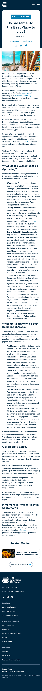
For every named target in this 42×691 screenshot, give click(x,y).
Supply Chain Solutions (10, 615)
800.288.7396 (12, 587)
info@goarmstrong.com (15, 591)
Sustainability (7, 642)
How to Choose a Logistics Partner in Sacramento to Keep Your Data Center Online (27, 554)
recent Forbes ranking (22, 96)
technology (33, 221)
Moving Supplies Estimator (11, 633)
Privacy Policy (7, 669)
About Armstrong (8, 625)
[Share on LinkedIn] (21, 45)
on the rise (24, 141)
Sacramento (14, 41)
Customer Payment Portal (11, 660)
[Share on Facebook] (26, 45)
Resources (6, 629)
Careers (5, 652)
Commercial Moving (9, 607)
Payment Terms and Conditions (13, 671)
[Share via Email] (16, 45)
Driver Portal (6, 656)
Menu (34, 4)
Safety (4, 638)
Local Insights (21, 17)
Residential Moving (8, 611)
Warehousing (27, 41)
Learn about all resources (19, 564)
